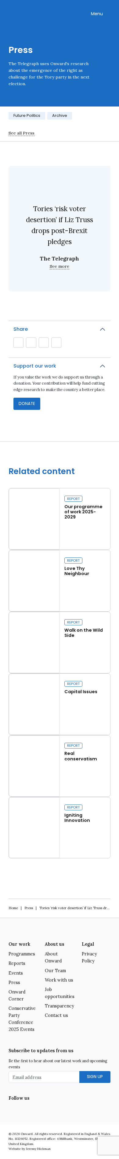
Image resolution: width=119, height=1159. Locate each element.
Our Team (55, 970)
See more (59, 266)
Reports (17, 963)
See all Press (21, 133)
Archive (59, 115)
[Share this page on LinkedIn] (44, 343)
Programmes (22, 954)
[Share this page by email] (19, 343)
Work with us (59, 980)
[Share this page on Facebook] (56, 343)
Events (16, 973)
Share (20, 329)
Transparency (59, 1006)
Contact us (56, 1015)
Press (28, 908)
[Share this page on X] (31, 343)
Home (13, 908)
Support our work (34, 365)
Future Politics (26, 115)
